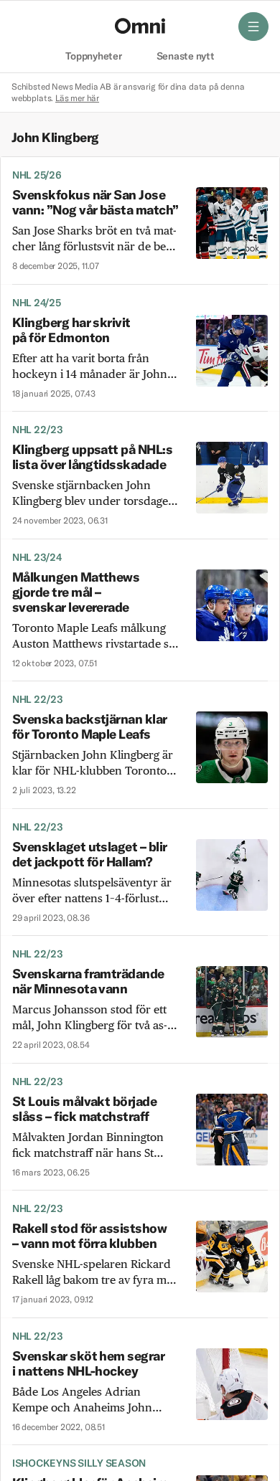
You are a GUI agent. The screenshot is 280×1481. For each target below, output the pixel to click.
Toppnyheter (93, 56)
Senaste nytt (186, 56)
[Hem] (140, 26)
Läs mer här (77, 98)
